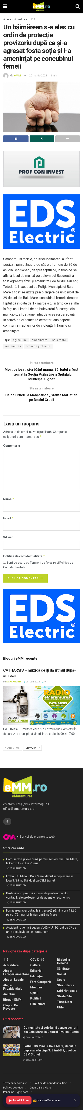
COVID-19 (37, 959)
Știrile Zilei (65, 996)
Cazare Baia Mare (40, 1087)
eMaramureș (13, 682)
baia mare (59, 340)
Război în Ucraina (63, 961)
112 (33, 19)
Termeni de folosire (15, 1083)
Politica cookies (13, 1087)
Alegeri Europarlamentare (16, 972)
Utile (60, 1007)
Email (8, 518)
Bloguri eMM (12, 999)
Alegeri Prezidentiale (12, 987)
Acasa (7, 19)
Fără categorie (41, 982)
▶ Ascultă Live (19, 1100)
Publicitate (38, 1004)
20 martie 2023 (38, 75)
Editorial (36, 970)
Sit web (8, 537)
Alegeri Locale (13, 979)
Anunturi (9, 994)
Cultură (35, 965)
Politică (35, 998)
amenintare (39, 340)
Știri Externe (65, 985)
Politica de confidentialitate (24, 556)
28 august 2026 (17, 868)
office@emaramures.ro (18, 808)
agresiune (20, 340)
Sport (61, 979)
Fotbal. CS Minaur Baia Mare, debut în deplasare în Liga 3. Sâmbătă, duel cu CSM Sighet (49, 1050)
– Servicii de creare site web (35, 836)
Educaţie (36, 976)
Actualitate (20, 19)
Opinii (34, 993)
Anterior (13, 748)
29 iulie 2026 (33, 682)
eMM (17, 75)
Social (61, 974)
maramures (13, 346)
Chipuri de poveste (10, 1007)
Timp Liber (64, 1002)
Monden (36, 987)
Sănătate (63, 968)
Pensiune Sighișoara (15, 1092)
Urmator (32, 748)
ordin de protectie (38, 346)
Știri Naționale (67, 990)
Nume (8, 499)
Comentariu (11, 445)
